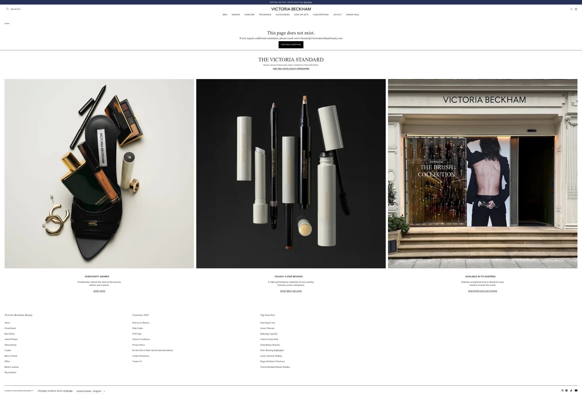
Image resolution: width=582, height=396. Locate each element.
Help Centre (137, 328)
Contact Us (137, 362)
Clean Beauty (10, 328)
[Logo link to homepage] (291, 9)
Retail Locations (12, 367)
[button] (576, 9)
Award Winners (11, 339)
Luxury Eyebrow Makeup (271, 356)
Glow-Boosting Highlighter (272, 351)
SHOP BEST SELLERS (291, 291)
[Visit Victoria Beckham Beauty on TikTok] (571, 391)
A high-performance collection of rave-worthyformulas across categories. (291, 283)
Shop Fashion (10, 373)
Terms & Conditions (141, 339)
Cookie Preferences (140, 356)
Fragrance (265, 14)
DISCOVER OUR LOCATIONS (482, 291)
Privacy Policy (138, 345)
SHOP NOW (99, 291)
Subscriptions (321, 14)
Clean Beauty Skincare (270, 345)
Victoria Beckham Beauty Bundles (275, 367)
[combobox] (41, 9)
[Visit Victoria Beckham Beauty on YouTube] (576, 391)
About (7, 323)
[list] (291, 186)
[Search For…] (8, 9)
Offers (7, 362)
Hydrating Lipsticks (269, 334)
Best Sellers (10, 334)
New (225, 14)
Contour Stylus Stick (269, 339)
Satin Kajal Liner (267, 323)
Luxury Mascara (267, 328)
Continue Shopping (291, 45)
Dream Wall (352, 14)
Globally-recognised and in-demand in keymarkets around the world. (482, 283)
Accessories (283, 14)
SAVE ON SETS (301, 14)
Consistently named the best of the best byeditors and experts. (99, 283)
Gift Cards (136, 334)
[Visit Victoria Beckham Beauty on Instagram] (563, 391)
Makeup (236, 14)
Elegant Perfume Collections (272, 362)
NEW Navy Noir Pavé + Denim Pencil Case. (291, 2)
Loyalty (337, 14)
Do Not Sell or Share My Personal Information (152, 351)
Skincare (249, 14)
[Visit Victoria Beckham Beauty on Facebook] (567, 391)
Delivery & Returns (140, 323)
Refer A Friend (11, 356)
